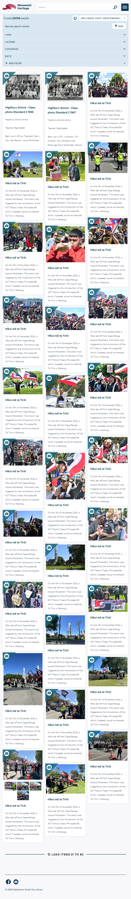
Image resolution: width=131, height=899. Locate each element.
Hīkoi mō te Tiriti (100, 103)
